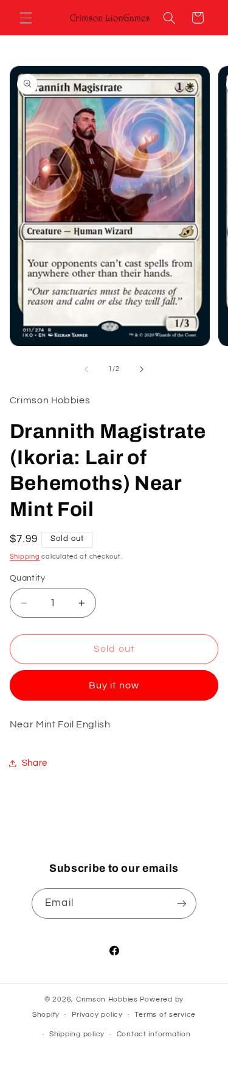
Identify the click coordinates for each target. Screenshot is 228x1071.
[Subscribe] (181, 903)
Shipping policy (77, 1034)
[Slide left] (86, 369)
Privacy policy (97, 1014)
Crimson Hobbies (107, 999)
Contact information (154, 1034)
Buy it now (114, 685)
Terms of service (165, 1014)
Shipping (25, 556)
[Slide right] (141, 369)
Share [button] (34, 763)
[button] (26, 18)
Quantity (27, 578)
